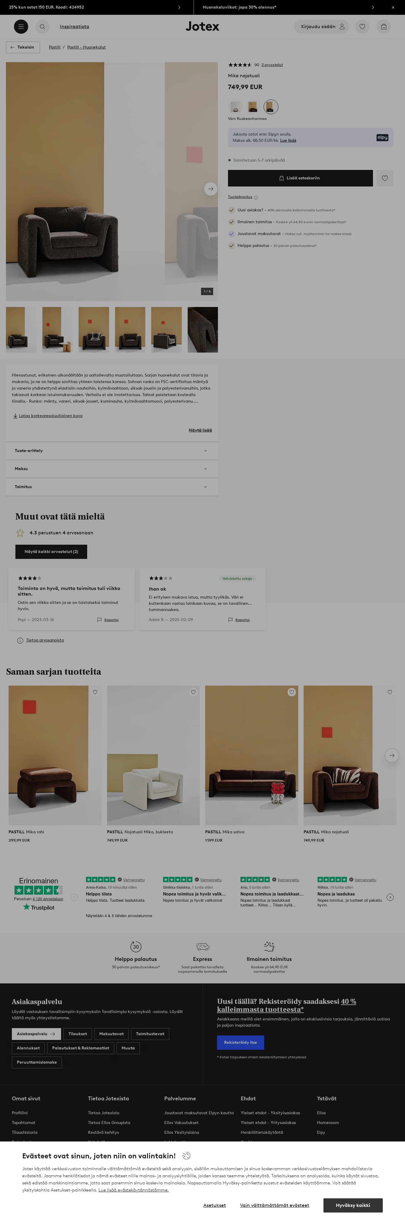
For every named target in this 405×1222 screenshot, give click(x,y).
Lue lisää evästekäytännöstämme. (133, 1190)
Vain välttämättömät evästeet (274, 1205)
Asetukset (214, 1205)
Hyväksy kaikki (353, 1205)
